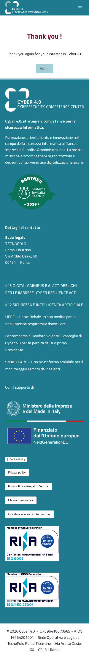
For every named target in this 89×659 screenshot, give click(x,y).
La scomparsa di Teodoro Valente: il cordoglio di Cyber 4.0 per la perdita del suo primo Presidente (43, 343)
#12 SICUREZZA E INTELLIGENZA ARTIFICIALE (44, 305)
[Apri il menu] (80, 7)
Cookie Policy (17, 459)
